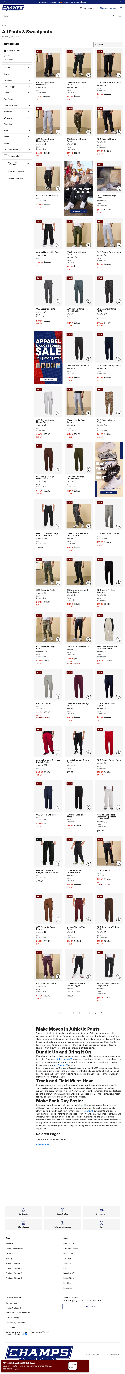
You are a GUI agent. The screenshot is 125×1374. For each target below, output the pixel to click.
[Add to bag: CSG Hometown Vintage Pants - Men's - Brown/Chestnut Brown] (118, 920)
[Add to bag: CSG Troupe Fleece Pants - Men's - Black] (118, 75)
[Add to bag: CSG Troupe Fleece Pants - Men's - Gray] (118, 245)
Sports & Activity (11, 105)
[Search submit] (114, 16)
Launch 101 (67, 1273)
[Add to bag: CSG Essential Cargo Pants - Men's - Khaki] (58, 920)
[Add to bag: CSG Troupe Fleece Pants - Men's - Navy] (118, 358)
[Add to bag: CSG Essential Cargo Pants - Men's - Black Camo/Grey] (118, 301)
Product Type (10, 86)
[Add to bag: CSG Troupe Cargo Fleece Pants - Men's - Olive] (88, 469)
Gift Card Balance (70, 1249)
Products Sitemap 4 (14, 1278)
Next (96, 1013)
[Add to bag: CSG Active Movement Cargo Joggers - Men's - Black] (88, 582)
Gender (7, 68)
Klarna (65, 1268)
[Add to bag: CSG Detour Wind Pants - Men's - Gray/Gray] (118, 526)
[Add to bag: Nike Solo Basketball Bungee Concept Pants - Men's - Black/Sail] (58, 863)
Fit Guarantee (68, 1288)
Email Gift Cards (69, 1244)
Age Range (8, 99)
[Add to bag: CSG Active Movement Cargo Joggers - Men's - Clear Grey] (88, 526)
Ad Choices (10, 1327)
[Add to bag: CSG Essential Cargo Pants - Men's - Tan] (118, 188)
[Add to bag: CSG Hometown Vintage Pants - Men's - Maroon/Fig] (88, 696)
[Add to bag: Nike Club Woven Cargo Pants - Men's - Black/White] (88, 753)
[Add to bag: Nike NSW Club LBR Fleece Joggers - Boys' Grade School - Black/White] (88, 976)
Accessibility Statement (15, 1323)
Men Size (8, 112)
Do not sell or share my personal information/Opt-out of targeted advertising (29, 1333)
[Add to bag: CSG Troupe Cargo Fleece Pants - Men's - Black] (58, 75)
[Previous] (4, 2)
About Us (10, 1244)
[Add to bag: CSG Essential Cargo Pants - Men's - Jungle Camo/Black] (88, 131)
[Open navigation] (120, 16)
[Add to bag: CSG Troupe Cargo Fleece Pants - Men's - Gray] (58, 131)
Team (6, 137)
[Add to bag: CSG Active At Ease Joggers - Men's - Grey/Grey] (88, 413)
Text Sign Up (68, 1258)
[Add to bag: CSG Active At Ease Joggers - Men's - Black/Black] (118, 582)
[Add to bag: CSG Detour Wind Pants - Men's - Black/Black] (58, 188)
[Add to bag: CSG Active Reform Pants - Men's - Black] (88, 639)
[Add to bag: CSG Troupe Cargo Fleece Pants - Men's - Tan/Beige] (58, 413)
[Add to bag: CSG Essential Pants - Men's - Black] (118, 131)
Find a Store (8, 59)
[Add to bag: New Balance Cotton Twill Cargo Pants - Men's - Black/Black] (118, 976)
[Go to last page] (102, 1013)
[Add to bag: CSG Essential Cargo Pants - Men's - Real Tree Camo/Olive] (58, 639)
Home (4, 25)
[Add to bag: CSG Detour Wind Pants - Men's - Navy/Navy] (58, 807)
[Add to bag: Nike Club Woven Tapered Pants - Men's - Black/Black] (88, 863)
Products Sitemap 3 (14, 1273)
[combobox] (59, 16)
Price (6, 130)
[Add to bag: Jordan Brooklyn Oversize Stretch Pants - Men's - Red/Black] (58, 753)
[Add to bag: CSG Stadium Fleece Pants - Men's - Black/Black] (88, 807)
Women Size (9, 118)
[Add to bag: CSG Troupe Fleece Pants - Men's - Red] (118, 753)
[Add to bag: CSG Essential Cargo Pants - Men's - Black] (88, 75)
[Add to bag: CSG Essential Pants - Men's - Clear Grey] (58, 301)
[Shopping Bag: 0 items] (121, 8)
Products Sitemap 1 (13, 1263)
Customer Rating (11, 149)
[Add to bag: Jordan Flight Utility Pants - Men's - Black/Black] (58, 245)
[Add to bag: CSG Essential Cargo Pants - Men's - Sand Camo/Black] (118, 413)
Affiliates (9, 1253)
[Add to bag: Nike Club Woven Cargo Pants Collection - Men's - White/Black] (58, 526)
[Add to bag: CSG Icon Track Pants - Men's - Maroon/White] (58, 976)
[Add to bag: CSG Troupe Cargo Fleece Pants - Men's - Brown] (58, 469)
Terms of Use (11, 1303)
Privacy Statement (13, 1308)
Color (6, 93)
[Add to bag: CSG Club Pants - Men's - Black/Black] (118, 863)
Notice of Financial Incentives (18, 1313)
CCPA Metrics (11, 1318)
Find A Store (68, 1278)
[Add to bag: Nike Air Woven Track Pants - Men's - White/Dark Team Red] (88, 920)
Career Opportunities (14, 1249)
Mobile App (68, 1253)
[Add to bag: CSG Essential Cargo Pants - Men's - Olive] (88, 245)
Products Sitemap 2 (14, 1268)
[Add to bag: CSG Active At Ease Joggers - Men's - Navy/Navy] (118, 696)
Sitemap (9, 1258)
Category (8, 80)
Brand (6, 74)
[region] (62, 2)
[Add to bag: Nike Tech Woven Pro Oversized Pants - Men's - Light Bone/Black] (118, 639)
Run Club (67, 1283)
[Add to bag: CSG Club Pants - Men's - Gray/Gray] (58, 696)
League (7, 143)
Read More (41, 1144)
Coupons (67, 1263)
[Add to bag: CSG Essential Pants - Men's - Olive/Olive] (58, 582)
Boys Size (8, 124)
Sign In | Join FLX (109, 8)
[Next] (121, 2)
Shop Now (72, 1365)
